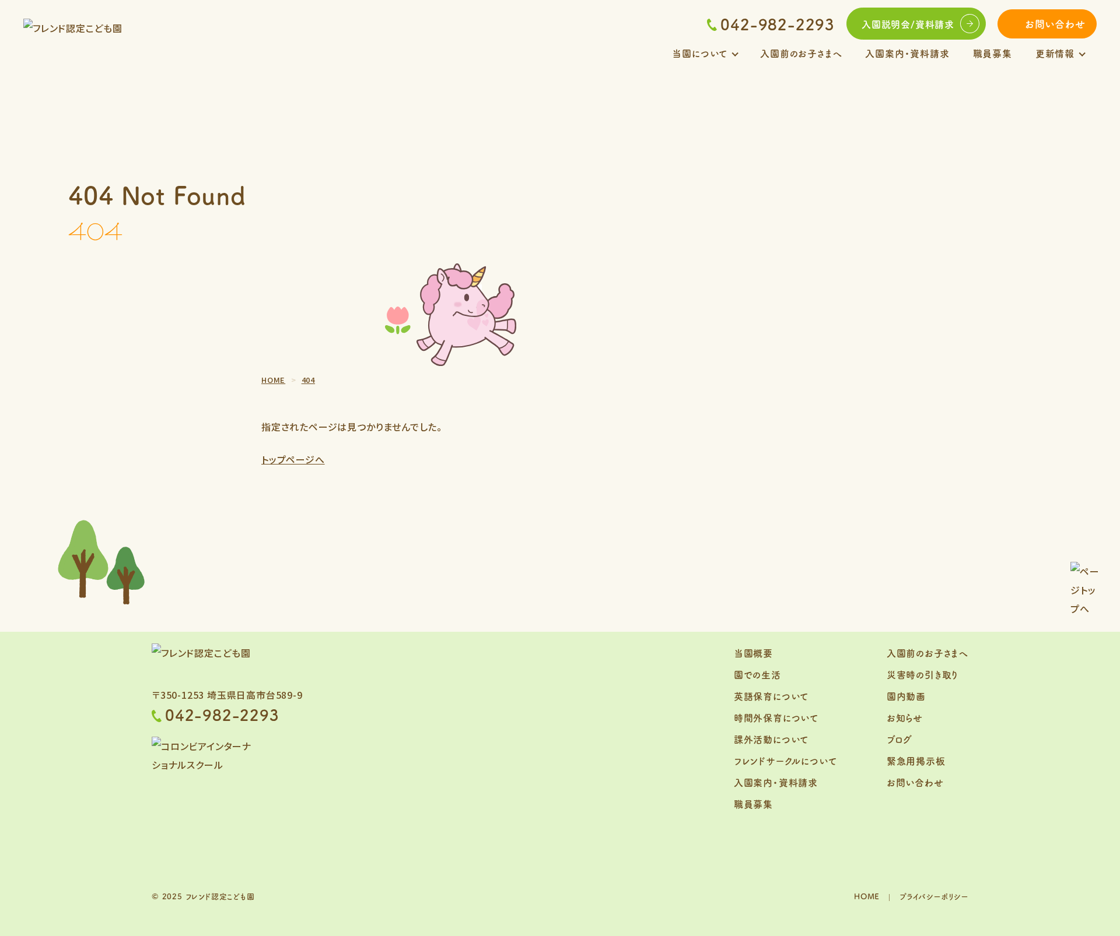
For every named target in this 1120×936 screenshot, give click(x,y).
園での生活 (757, 674)
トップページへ (293, 459)
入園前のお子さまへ (801, 53)
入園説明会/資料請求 (908, 23)
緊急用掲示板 (916, 760)
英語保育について (771, 695)
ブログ (899, 739)
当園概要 (753, 652)
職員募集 (992, 53)
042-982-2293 (777, 23)
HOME (867, 896)
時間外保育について (776, 717)
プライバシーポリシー (934, 896)
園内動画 (906, 695)
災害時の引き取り (922, 674)
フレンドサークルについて (785, 760)
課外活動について (771, 739)
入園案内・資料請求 (907, 53)
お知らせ (905, 717)
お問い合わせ (1055, 23)
